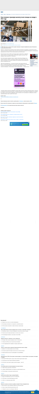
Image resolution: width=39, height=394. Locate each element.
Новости (5, 14)
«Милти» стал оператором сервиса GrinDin (8, 380)
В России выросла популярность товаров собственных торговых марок (12, 325)
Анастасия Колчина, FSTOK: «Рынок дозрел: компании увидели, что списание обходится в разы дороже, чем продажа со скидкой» (19, 357)
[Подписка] (28, 12)
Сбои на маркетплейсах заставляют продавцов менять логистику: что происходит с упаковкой (15, 329)
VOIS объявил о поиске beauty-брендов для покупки (10, 378)
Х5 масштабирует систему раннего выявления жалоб (10, 371)
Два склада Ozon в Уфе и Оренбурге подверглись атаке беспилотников (12, 385)
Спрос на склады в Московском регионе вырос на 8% (10, 387)
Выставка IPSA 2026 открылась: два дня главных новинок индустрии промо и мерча (14, 358)
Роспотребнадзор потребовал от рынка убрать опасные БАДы (11, 334)
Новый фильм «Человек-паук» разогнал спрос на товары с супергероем (12, 119)
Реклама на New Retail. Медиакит (19, 88)
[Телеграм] (7, 12)
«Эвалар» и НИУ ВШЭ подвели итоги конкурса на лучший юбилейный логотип (13, 369)
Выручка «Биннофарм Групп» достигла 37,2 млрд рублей (10, 376)
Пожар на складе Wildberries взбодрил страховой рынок (9, 96)
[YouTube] (21, 12)
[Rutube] (25, 12)
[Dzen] (18, 12)
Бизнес (2, 364)
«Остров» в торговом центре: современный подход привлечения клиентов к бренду (14, 347)
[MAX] (14, 12)
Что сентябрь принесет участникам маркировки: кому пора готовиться (12, 366)
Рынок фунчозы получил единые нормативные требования (10, 360)
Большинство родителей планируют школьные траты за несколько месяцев (13, 350)
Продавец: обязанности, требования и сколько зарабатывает (10, 338)
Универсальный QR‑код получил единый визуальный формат (11, 341)
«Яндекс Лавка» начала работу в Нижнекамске (9, 367)
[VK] (11, 12)
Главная (2, 14)
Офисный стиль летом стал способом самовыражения (10, 322)
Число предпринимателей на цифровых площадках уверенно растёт (12, 343)
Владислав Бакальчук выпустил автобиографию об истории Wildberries (12, 352)
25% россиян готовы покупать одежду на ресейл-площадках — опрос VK (13, 362)
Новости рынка (8, 14)
